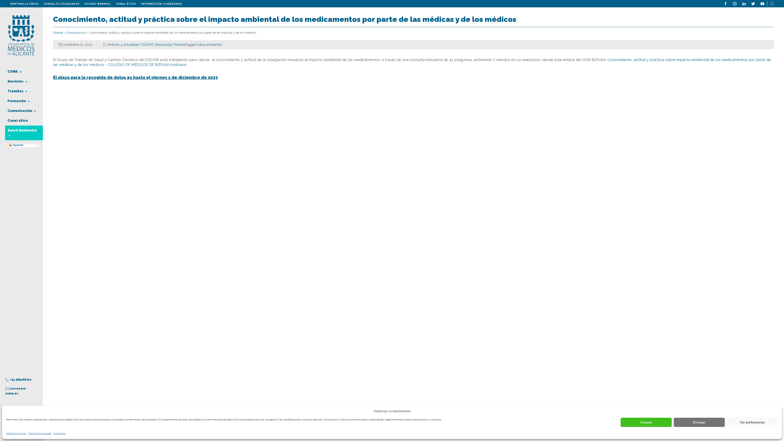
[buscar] (772, 3)
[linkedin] (744, 3)
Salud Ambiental (22, 130)
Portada (58, 32)
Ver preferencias (752, 422)
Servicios (16, 81)
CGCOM (146, 45)
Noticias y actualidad (123, 45)
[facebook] (726, 3)
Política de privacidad (39, 433)
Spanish (17, 145)
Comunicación (20, 111)
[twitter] (753, 3)
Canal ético (126, 3)
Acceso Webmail (98, 3)
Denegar (699, 422)
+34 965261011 (20, 379)
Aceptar (646, 422)
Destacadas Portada (169, 45)
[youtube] (762, 3)
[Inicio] (21, 35)
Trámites (16, 91)
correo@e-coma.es (16, 391)
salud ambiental (209, 45)
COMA (13, 72)
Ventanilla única (24, 3)
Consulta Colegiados (61, 3)
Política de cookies (16, 433)
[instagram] (735, 3)
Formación (17, 101)
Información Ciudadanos (161, 3)
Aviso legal (59, 433)
